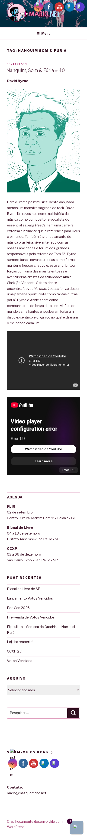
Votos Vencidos (19, 661)
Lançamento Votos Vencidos (30, 598)
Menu (46, 33)
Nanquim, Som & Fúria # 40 (35, 70)
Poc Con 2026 (18, 608)
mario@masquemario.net (26, 793)
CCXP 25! (14, 651)
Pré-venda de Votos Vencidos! (31, 617)
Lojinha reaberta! (20, 642)
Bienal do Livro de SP (23, 589)
